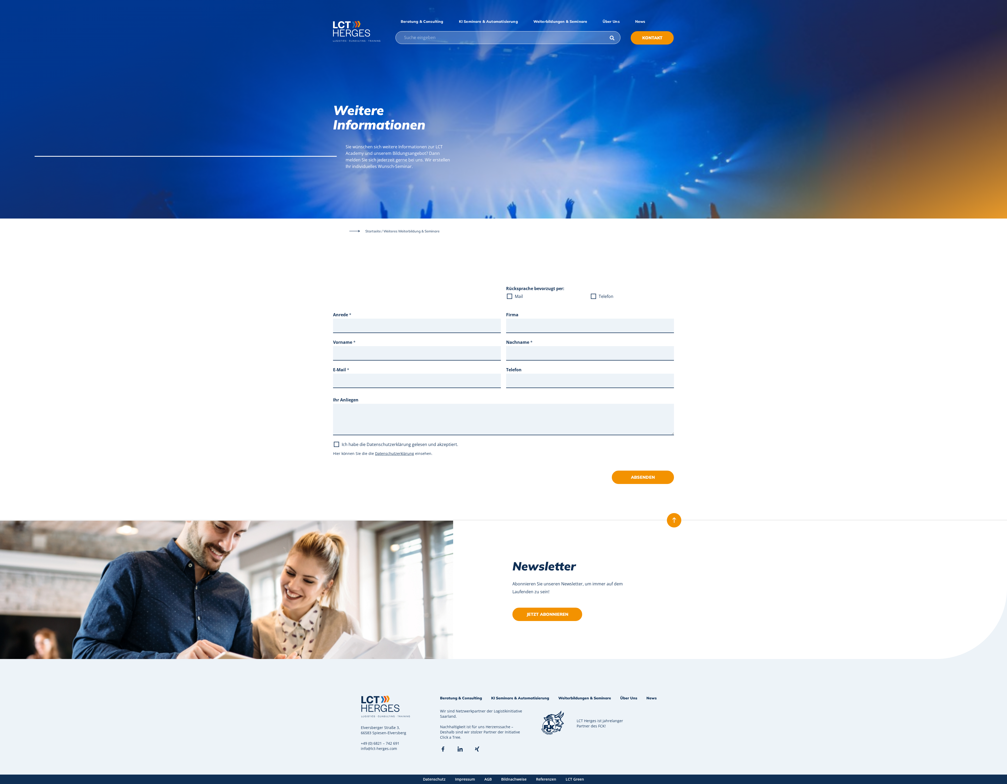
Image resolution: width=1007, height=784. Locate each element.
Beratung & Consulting (422, 21)
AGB (488, 779)
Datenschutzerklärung (394, 453)
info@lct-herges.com (379, 748)
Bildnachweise (514, 779)
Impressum (465, 779)
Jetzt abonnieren (547, 614)
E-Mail (341, 370)
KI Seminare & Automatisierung (488, 21)
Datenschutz (434, 779)
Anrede (342, 315)
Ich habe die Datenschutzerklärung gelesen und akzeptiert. (400, 444)
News (640, 21)
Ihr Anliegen (345, 400)
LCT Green (575, 779)
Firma (512, 315)
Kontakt (652, 37)
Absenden (643, 477)
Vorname (344, 342)
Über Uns (611, 21)
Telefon (606, 296)
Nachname (519, 342)
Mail (519, 296)
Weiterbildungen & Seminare (560, 21)
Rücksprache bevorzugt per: (535, 288)
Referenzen (546, 779)
